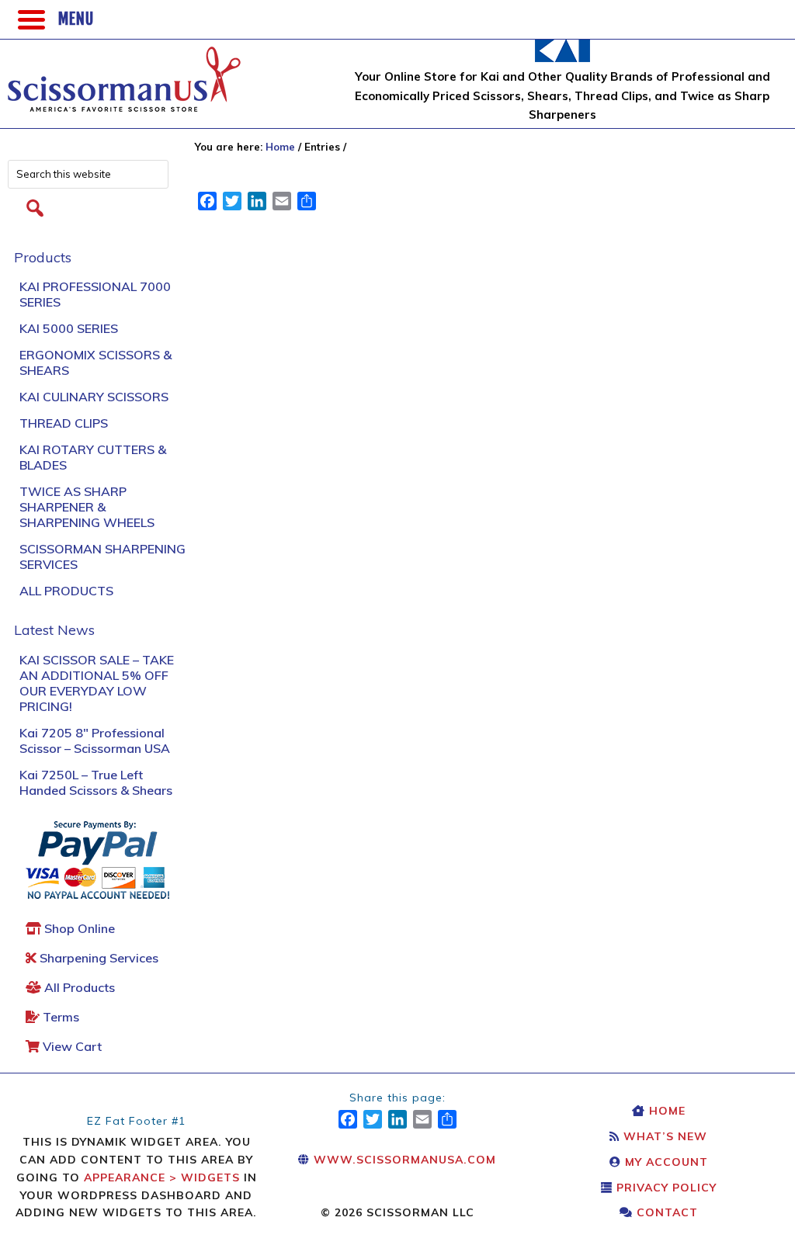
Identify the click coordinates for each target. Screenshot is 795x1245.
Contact (665, 1212)
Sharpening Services (97, 958)
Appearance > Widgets (162, 1177)
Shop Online (78, 928)
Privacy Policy (665, 1188)
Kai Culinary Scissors (93, 396)
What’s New (663, 1136)
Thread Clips (63, 423)
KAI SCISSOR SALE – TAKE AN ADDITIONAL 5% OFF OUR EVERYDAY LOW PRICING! (96, 683)
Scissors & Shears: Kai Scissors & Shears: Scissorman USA (124, 71)
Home (665, 1111)
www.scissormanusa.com (403, 1160)
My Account (664, 1162)
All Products (66, 590)
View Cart (71, 1046)
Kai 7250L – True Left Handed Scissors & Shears (95, 782)
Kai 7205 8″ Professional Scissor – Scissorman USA (94, 740)
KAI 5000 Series (68, 328)
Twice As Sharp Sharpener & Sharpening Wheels (86, 507)
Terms (59, 1017)
